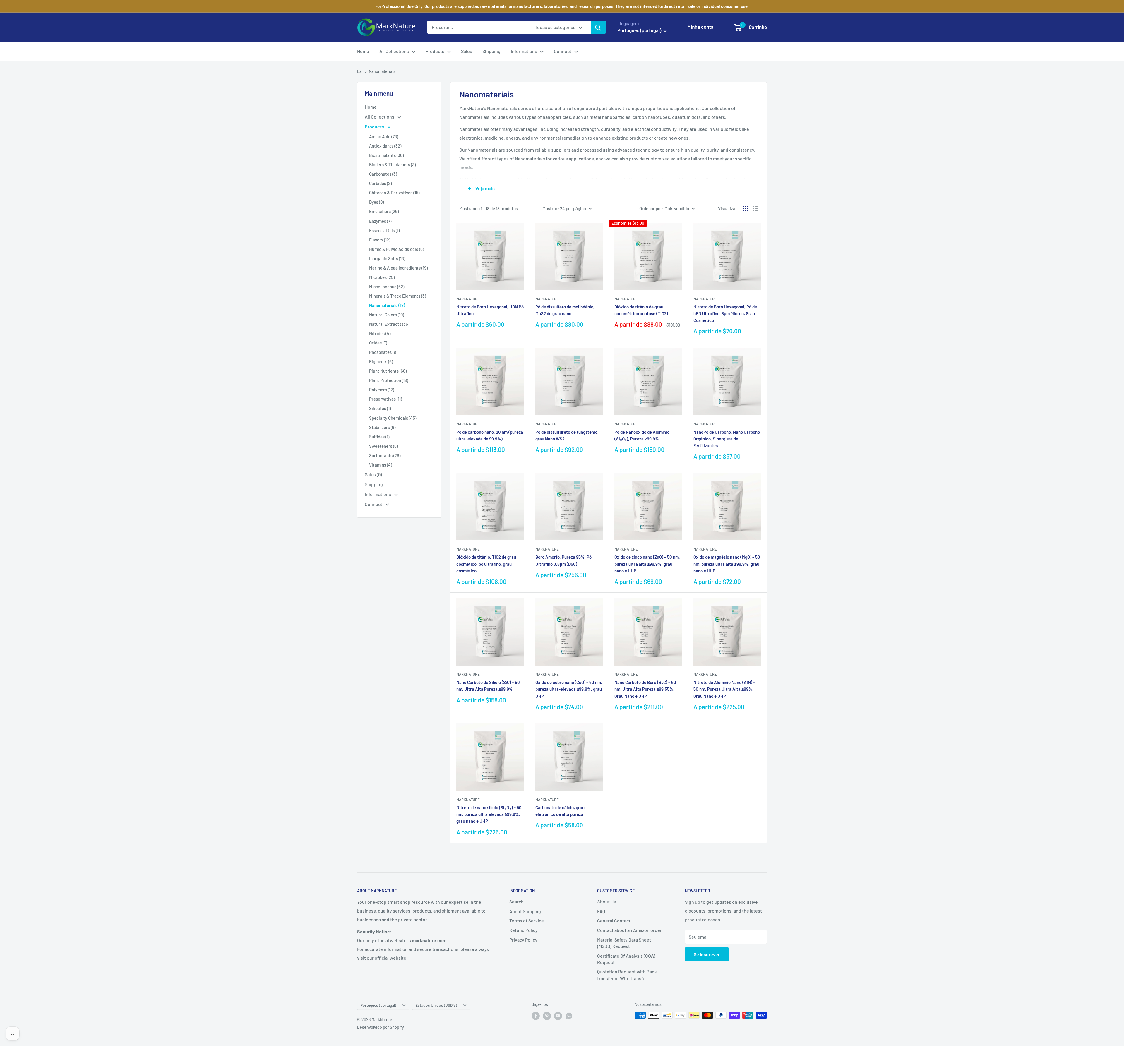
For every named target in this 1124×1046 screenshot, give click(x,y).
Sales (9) (373, 474)
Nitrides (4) (379, 333)
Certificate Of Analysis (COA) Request (626, 959)
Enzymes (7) (380, 221)
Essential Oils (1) (384, 230)
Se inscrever (707, 954)
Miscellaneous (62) (386, 286)
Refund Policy (523, 930)
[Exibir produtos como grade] (745, 208)
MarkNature (468, 298)
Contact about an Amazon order (629, 930)
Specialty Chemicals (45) (392, 418)
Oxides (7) (378, 342)
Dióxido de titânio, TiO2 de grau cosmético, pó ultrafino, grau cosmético (486, 563)
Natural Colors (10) (386, 314)
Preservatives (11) (385, 399)
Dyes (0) (376, 202)
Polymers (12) (381, 389)
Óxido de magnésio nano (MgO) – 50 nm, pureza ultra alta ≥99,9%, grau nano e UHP (726, 563)
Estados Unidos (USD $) (436, 1005)
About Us (606, 901)
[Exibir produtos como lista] (755, 208)
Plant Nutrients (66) (388, 370)
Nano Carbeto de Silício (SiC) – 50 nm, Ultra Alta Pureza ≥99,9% (488, 686)
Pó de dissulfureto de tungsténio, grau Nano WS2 (567, 435)
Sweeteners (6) (383, 446)
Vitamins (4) (380, 464)
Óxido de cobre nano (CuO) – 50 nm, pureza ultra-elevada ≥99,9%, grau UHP (568, 689)
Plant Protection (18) (388, 380)
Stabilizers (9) (382, 427)
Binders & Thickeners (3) (392, 164)
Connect (562, 51)
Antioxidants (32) (385, 145)
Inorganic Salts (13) (387, 258)
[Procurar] (598, 27)
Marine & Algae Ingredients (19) (398, 267)
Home (363, 51)
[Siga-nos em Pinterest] (547, 1016)
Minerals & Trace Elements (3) (397, 296)
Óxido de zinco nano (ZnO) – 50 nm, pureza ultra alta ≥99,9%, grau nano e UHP (647, 563)
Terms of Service (526, 920)
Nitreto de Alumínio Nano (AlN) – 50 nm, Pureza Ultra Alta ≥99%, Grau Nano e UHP (724, 689)
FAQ (601, 911)
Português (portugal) (378, 1005)
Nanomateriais (382, 71)
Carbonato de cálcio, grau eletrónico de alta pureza (560, 811)
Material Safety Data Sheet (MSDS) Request (624, 943)
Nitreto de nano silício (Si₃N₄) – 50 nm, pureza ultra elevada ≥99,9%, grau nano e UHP (489, 814)
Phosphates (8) (383, 352)
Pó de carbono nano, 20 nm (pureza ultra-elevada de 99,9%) (489, 435)
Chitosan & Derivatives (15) (394, 192)
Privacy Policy (523, 939)
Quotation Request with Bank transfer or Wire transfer (627, 975)
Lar (360, 71)
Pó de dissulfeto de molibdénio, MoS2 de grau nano (564, 310)
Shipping (491, 51)
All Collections (394, 51)
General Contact (613, 920)
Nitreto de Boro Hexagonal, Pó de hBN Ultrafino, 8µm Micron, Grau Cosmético (725, 313)
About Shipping (525, 911)
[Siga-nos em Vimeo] (569, 1016)
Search (516, 901)
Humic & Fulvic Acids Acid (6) (396, 249)
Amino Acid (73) (383, 136)
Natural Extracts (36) (389, 324)
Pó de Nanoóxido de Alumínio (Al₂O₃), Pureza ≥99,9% (641, 435)
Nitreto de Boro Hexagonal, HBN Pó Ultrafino (490, 310)
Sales (466, 51)
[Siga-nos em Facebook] (536, 1016)
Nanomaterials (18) (387, 305)
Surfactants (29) (384, 455)
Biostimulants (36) (386, 155)
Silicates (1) (380, 408)
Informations (524, 51)
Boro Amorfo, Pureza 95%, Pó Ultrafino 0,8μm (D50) (563, 560)
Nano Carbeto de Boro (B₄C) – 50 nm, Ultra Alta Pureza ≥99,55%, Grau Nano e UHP (645, 689)
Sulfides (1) (379, 436)
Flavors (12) (379, 239)
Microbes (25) (382, 277)
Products (435, 51)
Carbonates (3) (383, 173)
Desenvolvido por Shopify (380, 1027)
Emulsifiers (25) (384, 211)
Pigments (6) (381, 361)
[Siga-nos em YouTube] (558, 1016)
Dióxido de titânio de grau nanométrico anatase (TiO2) (641, 310)
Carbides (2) (380, 183)
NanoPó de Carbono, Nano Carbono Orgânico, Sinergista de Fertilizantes (726, 438)
